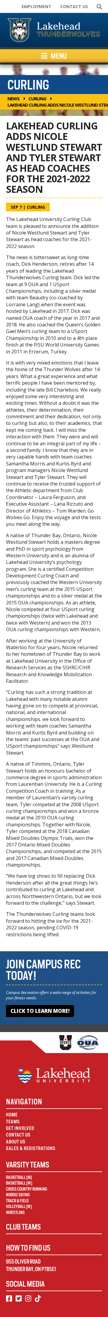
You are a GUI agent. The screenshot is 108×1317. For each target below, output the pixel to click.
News (14, 98)
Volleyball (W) (19, 1206)
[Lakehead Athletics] (54, 30)
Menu (58, 55)
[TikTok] (38, 1298)
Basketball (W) (19, 1183)
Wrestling (15, 1212)
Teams (13, 1122)
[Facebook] (9, 1298)
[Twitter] (19, 1298)
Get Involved (20, 1128)
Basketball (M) (19, 1177)
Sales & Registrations (31, 1148)
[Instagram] (28, 1298)
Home (12, 1115)
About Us (16, 1142)
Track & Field (17, 1200)
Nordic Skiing (18, 1194)
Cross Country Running (26, 1189)
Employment (36, 6)
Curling (37, 98)
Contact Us (74, 6)
